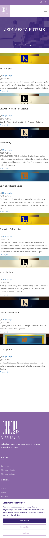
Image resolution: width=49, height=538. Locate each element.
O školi (3, 489)
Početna (17, 45)
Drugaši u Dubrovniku (10, 229)
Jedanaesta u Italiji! (9, 312)
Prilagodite (24, 527)
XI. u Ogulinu (6, 349)
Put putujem (6, 68)
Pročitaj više (4, 91)
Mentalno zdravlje (8, 470)
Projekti (4, 493)
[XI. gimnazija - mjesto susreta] (5, 11)
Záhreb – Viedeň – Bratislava (14, 108)
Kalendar (4, 497)
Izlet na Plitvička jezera (11, 185)
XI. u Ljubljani (6, 272)
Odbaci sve (24, 533)
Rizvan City (5, 142)
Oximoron (5, 466)
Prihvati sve (24, 521)
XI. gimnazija (7, 76)
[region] (24, 518)
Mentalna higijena (8, 474)
